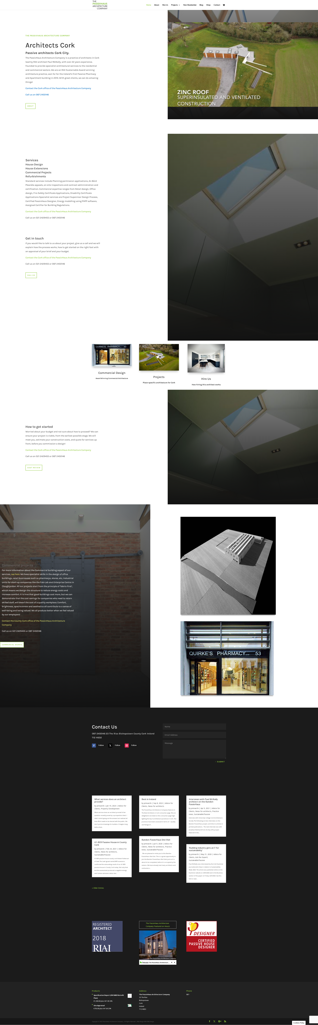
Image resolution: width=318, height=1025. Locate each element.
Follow (101, 745)
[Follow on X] (110, 746)
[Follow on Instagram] (127, 746)
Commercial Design (111, 373)
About (156, 5)
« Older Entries (98, 888)
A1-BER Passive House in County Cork (110, 843)
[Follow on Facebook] (94, 746)
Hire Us (165, 5)
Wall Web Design (149, 1021)
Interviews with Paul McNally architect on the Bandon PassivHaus (203, 802)
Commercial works (12, 645)
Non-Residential (189, 5)
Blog (201, 5)
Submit (221, 762)
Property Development (110, 808)
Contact (217, 5)
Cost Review (33, 468)
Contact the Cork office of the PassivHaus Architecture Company (58, 211)
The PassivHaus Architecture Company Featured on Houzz (158, 924)
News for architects (109, 852)
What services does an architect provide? (110, 800)
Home (148, 5)
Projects (174, 5)
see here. (15, 574)
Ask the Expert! (201, 857)
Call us (31, 275)
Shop (208, 5)
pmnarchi (100, 806)
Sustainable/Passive (102, 855)
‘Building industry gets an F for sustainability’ (204, 849)
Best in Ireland (149, 799)
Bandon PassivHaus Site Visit (156, 839)
